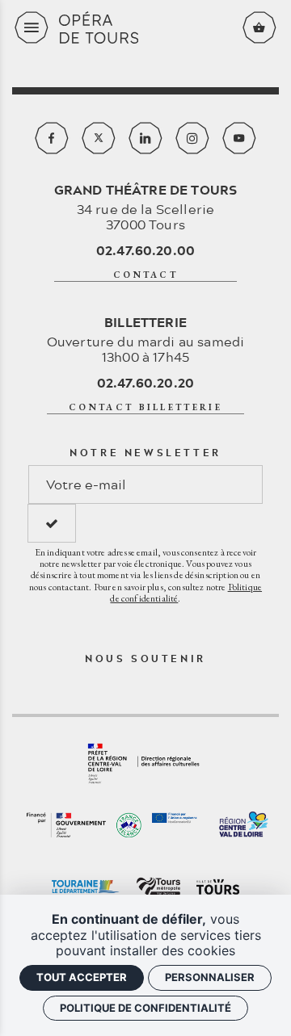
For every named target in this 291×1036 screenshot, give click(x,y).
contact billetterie (145, 407)
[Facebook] (51, 138)
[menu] (31, 27)
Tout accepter (81, 977)
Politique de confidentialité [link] (145, 1007)
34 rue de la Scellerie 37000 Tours (146, 206)
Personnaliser (210, 977)
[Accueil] (145, 27)
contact (145, 274)
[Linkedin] (145, 138)
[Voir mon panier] (259, 27)
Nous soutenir (145, 658)
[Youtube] (239, 138)
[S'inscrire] (51, 523)
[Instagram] (192, 138)
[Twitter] (98, 138)
